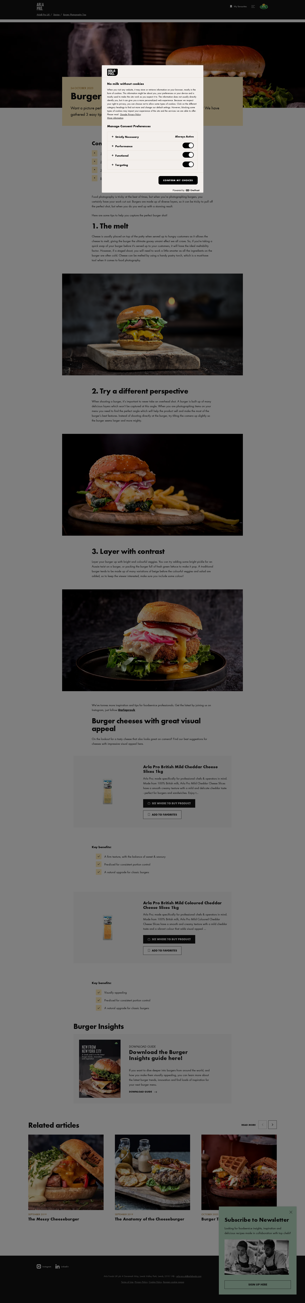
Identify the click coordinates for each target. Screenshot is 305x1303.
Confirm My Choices (178, 180)
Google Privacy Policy (130, 114)
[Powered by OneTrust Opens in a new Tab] (186, 190)
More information (115, 117)
